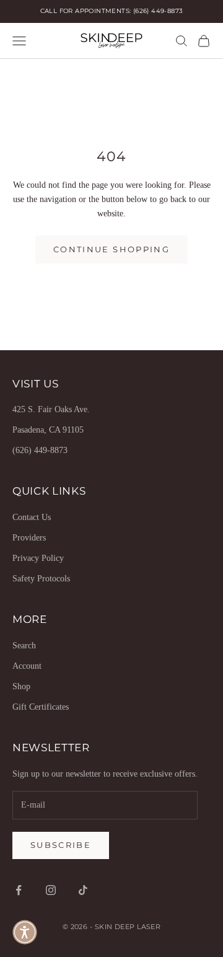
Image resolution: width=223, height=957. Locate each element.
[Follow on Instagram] (51, 890)
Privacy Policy (38, 558)
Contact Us (31, 517)
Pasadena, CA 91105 (48, 429)
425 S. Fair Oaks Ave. (51, 409)
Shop (21, 686)
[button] (24, 932)
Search (24, 645)
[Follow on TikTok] (83, 890)
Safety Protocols (41, 578)
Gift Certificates (40, 707)
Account (27, 666)
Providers (29, 537)
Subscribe (60, 845)
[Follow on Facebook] (18, 890)
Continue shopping (111, 249)
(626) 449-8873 (40, 450)
